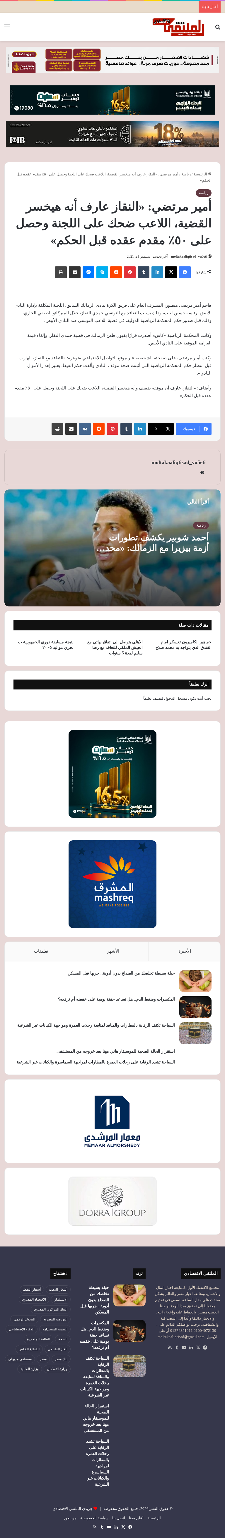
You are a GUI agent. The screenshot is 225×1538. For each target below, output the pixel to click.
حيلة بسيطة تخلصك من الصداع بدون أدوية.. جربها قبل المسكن (121, 973)
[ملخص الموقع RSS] (169, 1347)
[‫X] (171, 272)
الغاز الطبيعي (57, 1349)
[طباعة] (61, 272)
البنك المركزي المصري (50, 1309)
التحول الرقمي (24, 1319)
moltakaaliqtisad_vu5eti (189, 256)
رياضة (186, 174)
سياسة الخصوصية (94, 1518)
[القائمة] (7, 29)
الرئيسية (201, 174)
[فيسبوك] (185, 272)
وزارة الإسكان (57, 1369)
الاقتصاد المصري (34, 1299)
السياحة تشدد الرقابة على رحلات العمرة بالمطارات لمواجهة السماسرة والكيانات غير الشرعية (96, 1062)
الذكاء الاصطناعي (21, 1329)
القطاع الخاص (29, 1349)
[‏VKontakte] (85, 429)
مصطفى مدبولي (20, 1359)
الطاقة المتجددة (38, 1339)
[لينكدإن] (157, 272)
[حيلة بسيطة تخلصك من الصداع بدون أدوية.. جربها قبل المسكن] (195, 981)
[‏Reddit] (116, 272)
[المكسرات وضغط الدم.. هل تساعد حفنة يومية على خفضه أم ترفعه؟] (195, 1007)
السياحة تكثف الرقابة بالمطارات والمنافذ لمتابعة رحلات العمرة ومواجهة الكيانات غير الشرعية (96, 1025)
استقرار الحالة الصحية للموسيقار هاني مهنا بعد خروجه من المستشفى (116, 1051)
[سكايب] (102, 272)
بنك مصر (61, 1359)
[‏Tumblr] (143, 272)
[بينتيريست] (130, 272)
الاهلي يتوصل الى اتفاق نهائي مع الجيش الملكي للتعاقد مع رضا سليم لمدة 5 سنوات (115, 647)
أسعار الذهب (58, 1289)
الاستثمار (60, 1299)
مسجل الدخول (175, 698)
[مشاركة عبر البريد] (75, 272)
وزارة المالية (30, 1369)
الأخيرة (184, 951)
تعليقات (41, 951)
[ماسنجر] (88, 272)
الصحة (62, 1339)
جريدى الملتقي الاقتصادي (73, 1508)
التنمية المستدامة (54, 1329)
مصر (43, 1359)
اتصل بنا (118, 1518)
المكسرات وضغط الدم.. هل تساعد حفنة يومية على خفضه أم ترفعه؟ (116, 999)
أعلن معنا (136, 1518)
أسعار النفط (32, 1289)
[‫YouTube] (184, 1347)
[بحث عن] (218, 29)
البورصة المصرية (55, 1319)
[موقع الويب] (202, 472)
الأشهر (113, 951)
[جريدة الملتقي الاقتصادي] (179, 27)
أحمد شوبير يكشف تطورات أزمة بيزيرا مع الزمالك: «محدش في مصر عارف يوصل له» (151, 547)
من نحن (70, 1518)
